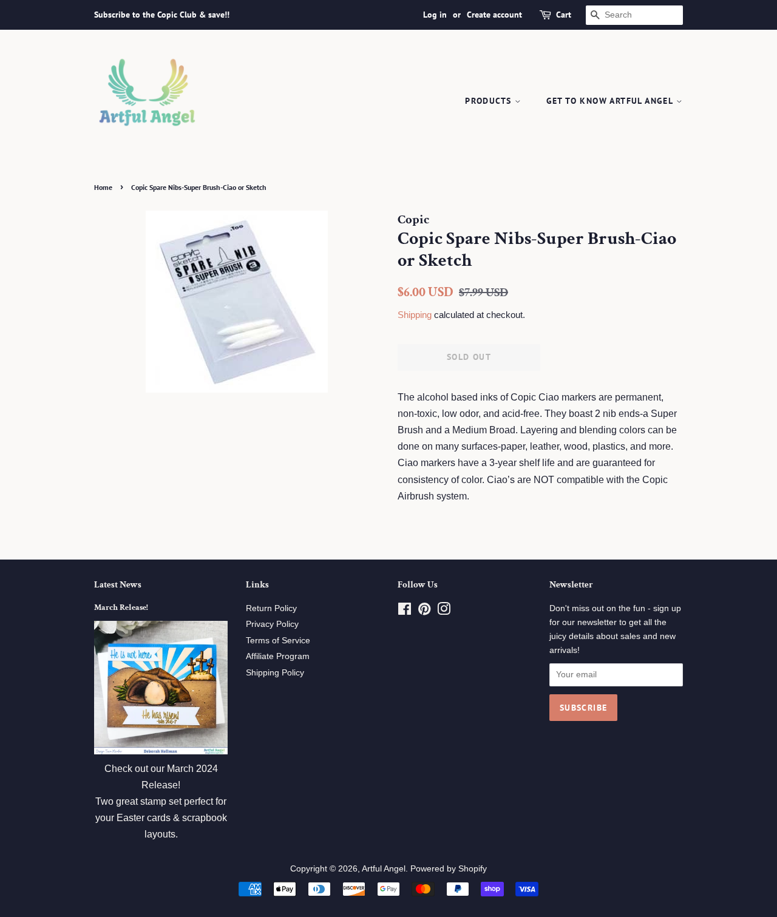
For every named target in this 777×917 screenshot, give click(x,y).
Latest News (117, 584)
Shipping (415, 315)
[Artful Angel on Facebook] (405, 611)
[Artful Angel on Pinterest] (424, 611)
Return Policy (271, 608)
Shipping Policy (275, 672)
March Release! (121, 607)
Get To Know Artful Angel (611, 100)
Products (490, 100)
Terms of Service (278, 640)
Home (103, 187)
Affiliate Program (278, 656)
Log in (435, 14)
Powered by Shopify (448, 868)
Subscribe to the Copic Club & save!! (161, 14)
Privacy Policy (272, 624)
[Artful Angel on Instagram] (443, 611)
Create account (494, 14)
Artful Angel (383, 868)
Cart (563, 14)
